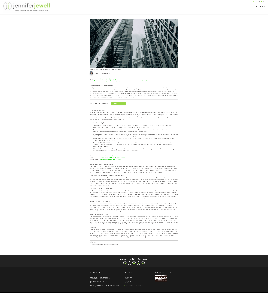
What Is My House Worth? (149, 7)
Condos (96, 69)
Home (126, 7)
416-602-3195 (257, 1)
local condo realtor (115, 156)
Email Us (263, 1)
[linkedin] (260, 6)
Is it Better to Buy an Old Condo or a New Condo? (112, 157)
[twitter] (258, 6)
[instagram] (264, 6)
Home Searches (135, 7)
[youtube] (262, 6)
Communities (175, 7)
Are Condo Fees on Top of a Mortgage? (110, 69)
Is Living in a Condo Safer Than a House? (110, 159)
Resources (166, 7)
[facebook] (256, 6)
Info (160, 7)
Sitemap (92, 282)
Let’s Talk (118, 103)
